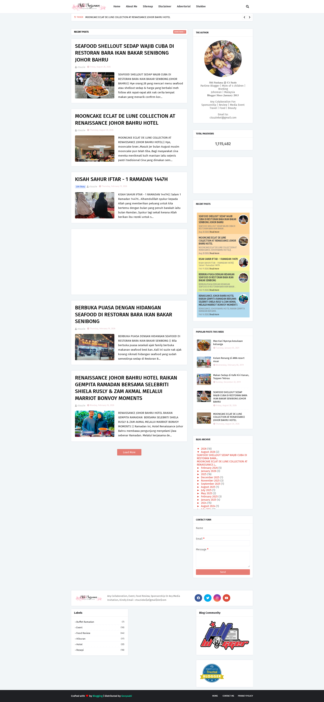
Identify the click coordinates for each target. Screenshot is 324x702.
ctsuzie (81, 67)
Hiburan (100, 638)
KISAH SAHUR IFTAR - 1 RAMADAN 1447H (120, 17)
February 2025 (209, 496)
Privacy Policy (245, 696)
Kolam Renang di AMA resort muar (228, 360)
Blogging (98, 695)
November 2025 (210, 480)
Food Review (100, 633)
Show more (179, 32)
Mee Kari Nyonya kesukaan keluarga (228, 343)
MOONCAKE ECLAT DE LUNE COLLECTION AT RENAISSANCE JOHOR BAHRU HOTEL (125, 119)
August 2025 (208, 487)
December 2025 (210, 477)
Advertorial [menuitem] (183, 6)
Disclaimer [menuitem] (164, 6)
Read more (214, 232)
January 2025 (209, 499)
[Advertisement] (129, 259)
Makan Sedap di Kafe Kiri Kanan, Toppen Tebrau (231, 377)
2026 (204, 448)
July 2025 (206, 490)
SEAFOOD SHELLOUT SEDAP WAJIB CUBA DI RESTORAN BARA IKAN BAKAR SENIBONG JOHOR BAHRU (124, 53)
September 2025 (211, 483)
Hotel (100, 644)
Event (100, 627)
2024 (204, 503)
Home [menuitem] (116, 6)
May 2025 (207, 493)
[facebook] (198, 598)
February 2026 (209, 468)
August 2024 (208, 506)
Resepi (100, 650)
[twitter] (208, 598)
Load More (129, 452)
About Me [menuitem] (131, 6)
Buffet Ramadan (100, 621)
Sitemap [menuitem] (148, 6)
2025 (204, 474)
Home (215, 696)
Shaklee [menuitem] (201, 6)
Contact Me (228, 696)
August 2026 (208, 452)
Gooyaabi (126, 695)
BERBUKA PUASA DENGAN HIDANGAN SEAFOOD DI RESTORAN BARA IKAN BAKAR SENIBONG (123, 314)
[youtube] (226, 598)
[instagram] (217, 598)
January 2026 (209, 471)
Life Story (80, 186)
